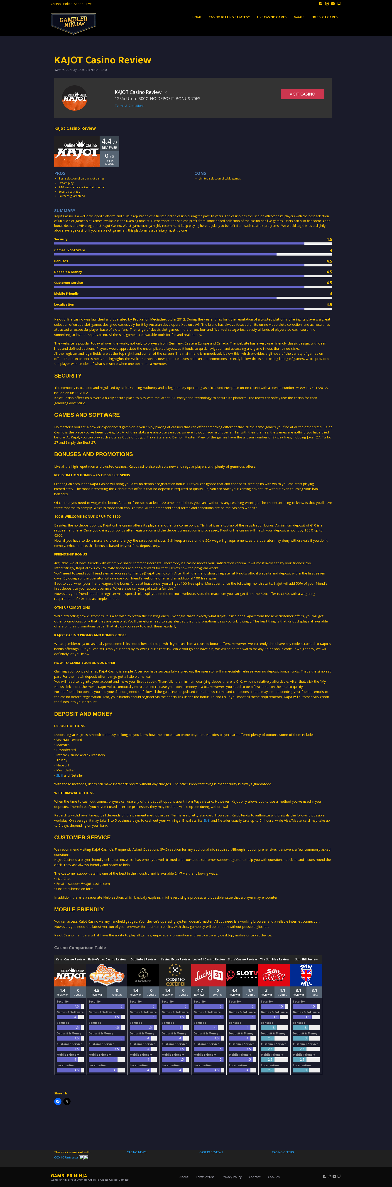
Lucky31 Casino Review (208, 959)
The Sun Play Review (274, 959)
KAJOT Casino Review (138, 92)
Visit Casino (302, 94)
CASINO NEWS (137, 1152)
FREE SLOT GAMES (324, 17)
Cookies (274, 1177)
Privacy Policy (232, 1177)
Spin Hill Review (306, 959)
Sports (78, 3)
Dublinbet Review (143, 959)
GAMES (299, 17)
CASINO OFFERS (283, 1152)
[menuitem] (56, 3)
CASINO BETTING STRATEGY (229, 17)
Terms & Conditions (129, 105)
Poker (67, 3)
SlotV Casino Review (242, 959)
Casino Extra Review (175, 959)
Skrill (59, 775)
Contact (255, 1177)
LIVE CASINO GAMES (272, 17)
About (184, 1177)
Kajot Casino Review (70, 959)
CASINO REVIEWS (211, 1152)
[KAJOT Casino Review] (74, 98)
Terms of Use (205, 1177)
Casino (56, 3)
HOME (196, 17)
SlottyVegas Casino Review (106, 959)
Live (89, 3)
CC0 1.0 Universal (66, 1157)
